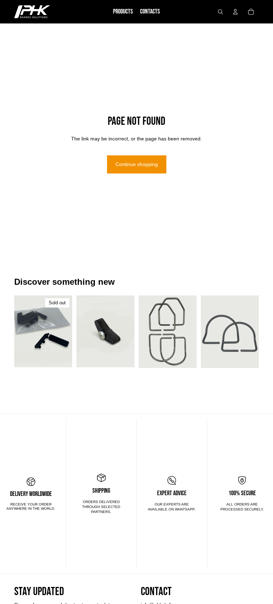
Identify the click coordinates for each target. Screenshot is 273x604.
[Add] (123, 356)
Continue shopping (137, 164)
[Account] (235, 12)
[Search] (220, 12)
